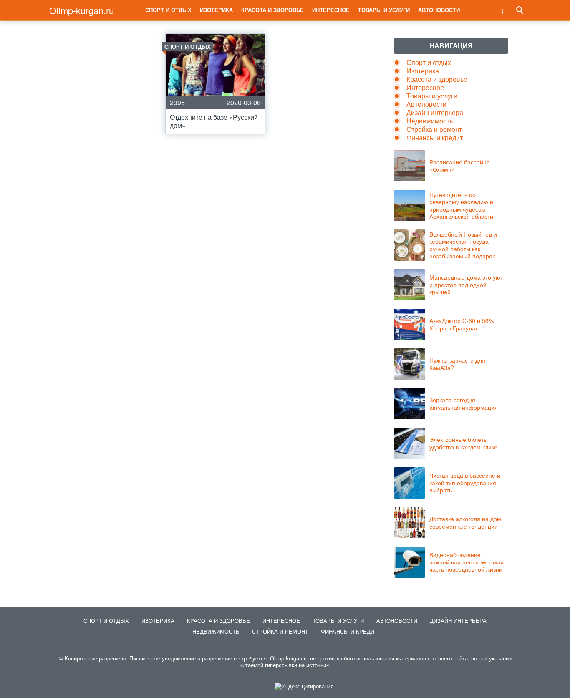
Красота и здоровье (272, 10)
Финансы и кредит (434, 137)
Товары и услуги (384, 10)
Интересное (331, 10)
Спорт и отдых (168, 10)
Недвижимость (429, 121)
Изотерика (216, 10)
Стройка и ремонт (434, 129)
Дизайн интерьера (434, 112)
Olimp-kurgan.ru (81, 10)
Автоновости (439, 10)
